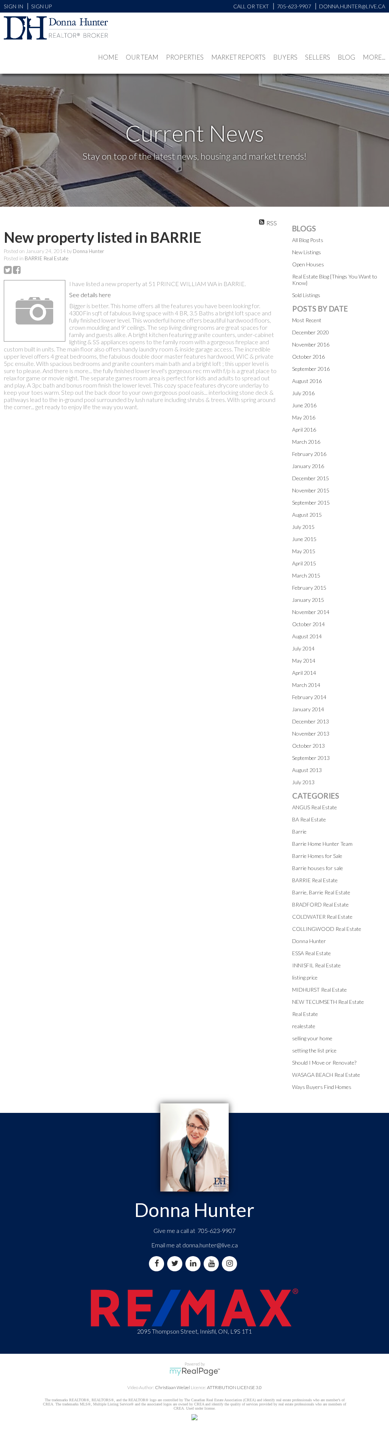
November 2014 (310, 612)
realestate (303, 1026)
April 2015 (304, 563)
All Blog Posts (307, 240)
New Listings (306, 252)
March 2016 (306, 441)
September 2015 (311, 502)
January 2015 (308, 600)
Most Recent (306, 320)
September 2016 (311, 369)
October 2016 (308, 356)
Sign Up (41, 6)
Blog (346, 57)
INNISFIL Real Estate (316, 965)
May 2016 (303, 417)
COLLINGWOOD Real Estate (326, 929)
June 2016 (304, 405)
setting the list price (314, 1050)
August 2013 (307, 770)
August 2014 (307, 636)
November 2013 (310, 733)
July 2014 (303, 648)
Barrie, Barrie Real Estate (321, 892)
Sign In (13, 6)
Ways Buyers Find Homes (321, 1087)
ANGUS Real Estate (314, 807)
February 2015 (309, 587)
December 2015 (310, 478)
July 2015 (303, 527)
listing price (305, 977)
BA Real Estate (309, 819)
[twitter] (176, 1263)
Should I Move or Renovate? (324, 1062)
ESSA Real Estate (311, 953)
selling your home (312, 1038)
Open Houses (308, 264)
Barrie (299, 831)
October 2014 (308, 624)
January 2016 (308, 466)
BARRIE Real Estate (46, 258)
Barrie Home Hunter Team (322, 843)
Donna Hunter (309, 941)
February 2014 (309, 697)
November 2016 (310, 344)
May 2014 (303, 660)
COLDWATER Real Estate (322, 916)
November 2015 (310, 490)
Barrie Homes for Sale (317, 856)
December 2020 (310, 332)
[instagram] (231, 1263)
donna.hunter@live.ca (210, 1245)
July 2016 (303, 393)
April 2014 (304, 672)
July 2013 (303, 782)
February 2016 (309, 454)
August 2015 (307, 514)
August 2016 (307, 381)
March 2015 (306, 575)
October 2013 (308, 745)
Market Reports (238, 57)
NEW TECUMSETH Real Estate (328, 1002)
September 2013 (311, 758)
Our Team (142, 57)
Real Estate (305, 1014)
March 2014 (306, 685)
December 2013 (310, 721)
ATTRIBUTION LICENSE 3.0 (234, 1387)
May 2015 (303, 551)
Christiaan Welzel (172, 1387)
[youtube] (213, 1263)
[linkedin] (194, 1263)
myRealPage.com (194, 1371)
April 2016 (304, 429)
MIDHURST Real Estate (319, 989)
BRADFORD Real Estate (320, 904)
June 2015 (304, 539)
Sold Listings (306, 295)
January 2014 (308, 709)
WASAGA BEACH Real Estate (326, 1074)
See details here (90, 294)
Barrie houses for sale (317, 868)
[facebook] (158, 1263)
